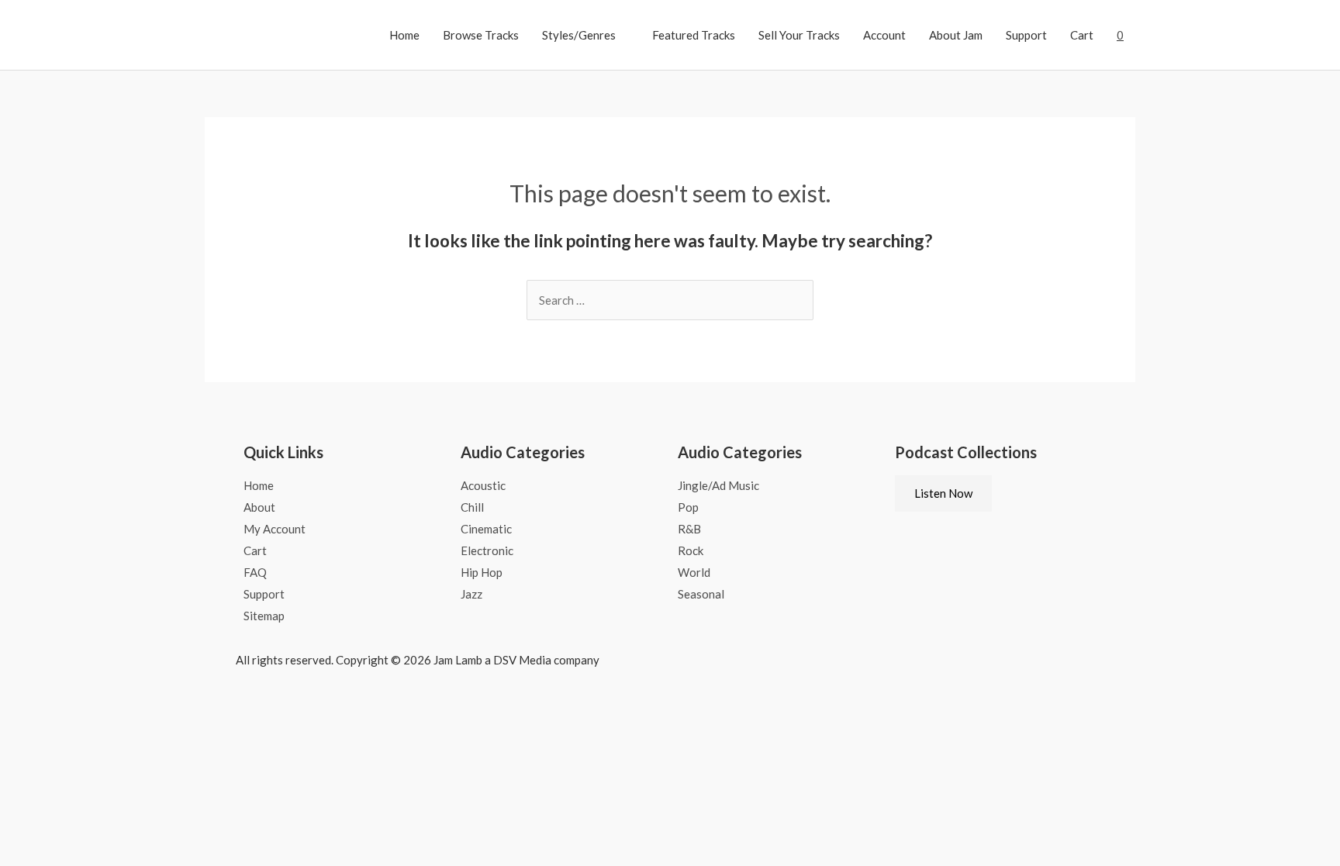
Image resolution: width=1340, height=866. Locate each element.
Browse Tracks (481, 35)
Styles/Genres (579, 35)
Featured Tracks (693, 35)
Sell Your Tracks (799, 35)
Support (1026, 35)
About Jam (956, 35)
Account (884, 35)
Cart (1081, 35)
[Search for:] (670, 300)
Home (404, 35)
